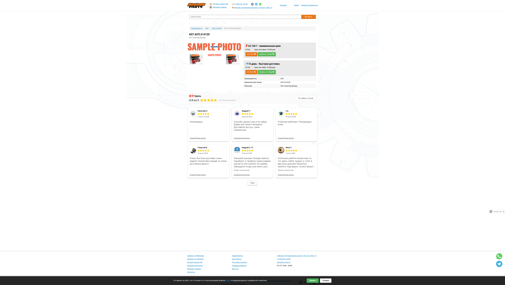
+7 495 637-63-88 (241, 4)
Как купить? (237, 259)
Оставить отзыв (305, 98)
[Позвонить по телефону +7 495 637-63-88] (233, 4)
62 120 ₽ (250, 54)
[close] (503, 211)
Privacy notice (498, 211)
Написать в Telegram (195, 259)
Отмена (326, 280)
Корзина (283, 5)
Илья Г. (289, 147)
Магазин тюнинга (220, 7)
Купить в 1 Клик (265, 54)
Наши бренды (237, 256)
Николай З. (203, 111)
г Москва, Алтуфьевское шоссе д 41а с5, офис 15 (296, 256)
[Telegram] (256, 4)
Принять (312, 280)
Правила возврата (239, 266)
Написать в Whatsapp (195, 256)
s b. (287, 111)
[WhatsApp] (260, 4)
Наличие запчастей (195, 266)
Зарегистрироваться (309, 5)
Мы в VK (235, 269)
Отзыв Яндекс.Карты (198, 138)
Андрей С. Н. (247, 147)
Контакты (191, 272)
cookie (228, 280)
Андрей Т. (246, 111)
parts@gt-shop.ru (283, 262)
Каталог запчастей (220, 4)
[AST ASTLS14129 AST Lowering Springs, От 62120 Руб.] (214, 47)
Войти (296, 5)
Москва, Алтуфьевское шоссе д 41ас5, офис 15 (253, 8)
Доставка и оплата (239, 262)
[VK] (252, 4)
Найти (309, 17)
